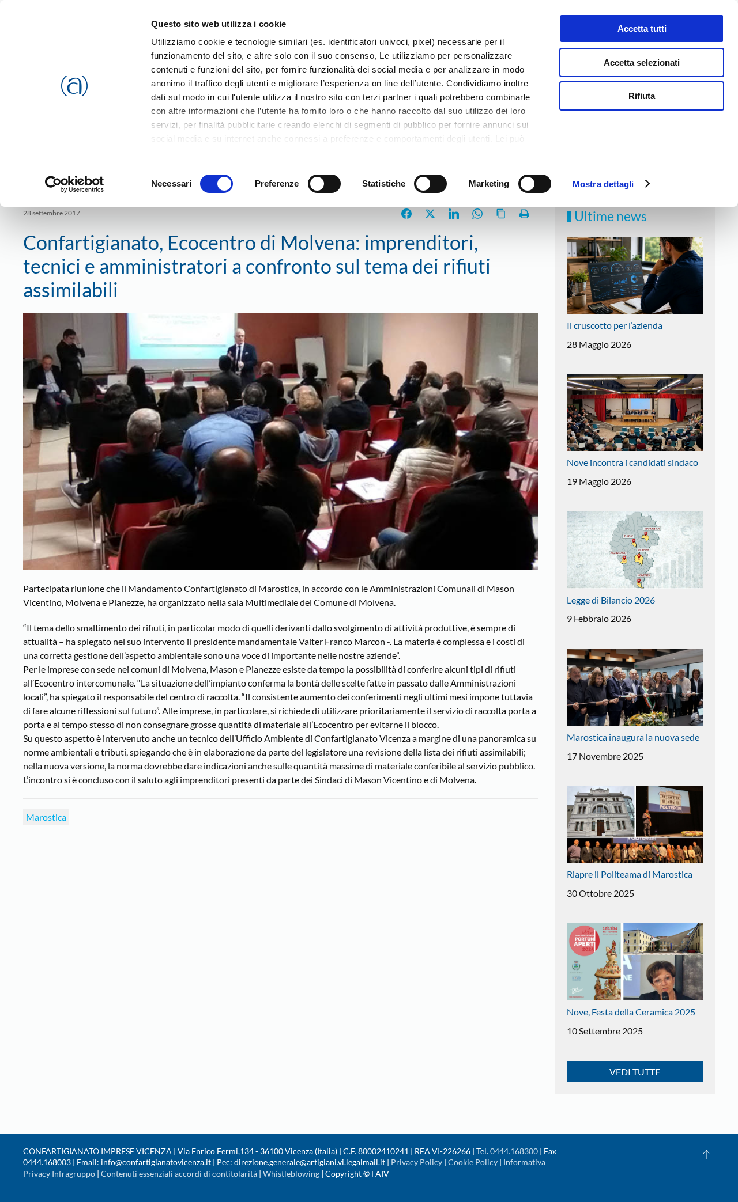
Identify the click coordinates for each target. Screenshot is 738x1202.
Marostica (46, 817)
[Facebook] (406, 213)
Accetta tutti (642, 28)
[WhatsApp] (477, 213)
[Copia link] (501, 213)
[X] (430, 213)
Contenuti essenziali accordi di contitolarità (180, 1173)
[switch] (324, 184)
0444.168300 (514, 1151)
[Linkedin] (453, 213)
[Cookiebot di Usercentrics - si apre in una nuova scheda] (74, 184)
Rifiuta (641, 96)
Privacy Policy (416, 1162)
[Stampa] (524, 213)
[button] (706, 1154)
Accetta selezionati (642, 62)
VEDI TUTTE (634, 1071)
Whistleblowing (291, 1173)
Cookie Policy (473, 1162)
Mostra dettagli (603, 184)
